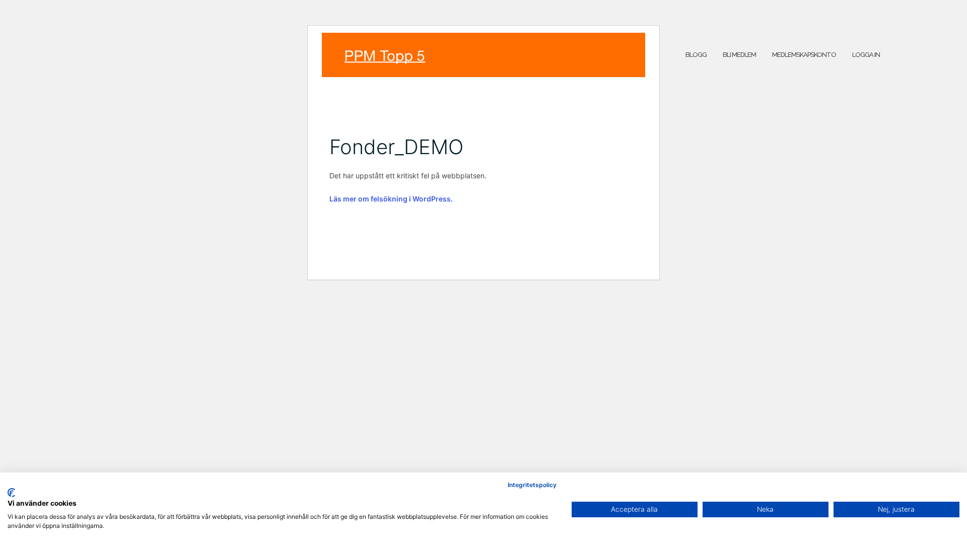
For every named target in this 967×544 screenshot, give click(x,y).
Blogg (696, 54)
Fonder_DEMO (396, 146)
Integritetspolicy (532, 485)
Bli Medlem (739, 54)
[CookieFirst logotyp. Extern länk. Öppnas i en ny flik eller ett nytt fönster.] (11, 492)
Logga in (866, 54)
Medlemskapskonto (804, 54)
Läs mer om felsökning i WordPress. (391, 198)
